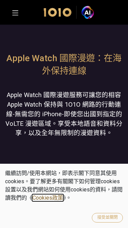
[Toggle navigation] (15, 12)
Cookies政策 (47, 198)
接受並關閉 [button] (107, 217)
